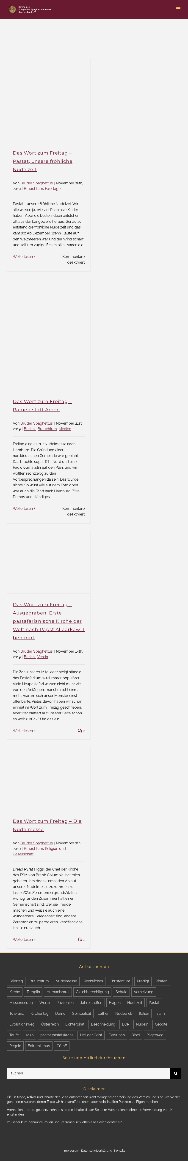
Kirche (14, 992)
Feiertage (53, 188)
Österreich (50, 1024)
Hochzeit (134, 1002)
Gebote (161, 1024)
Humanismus (58, 992)
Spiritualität (81, 1013)
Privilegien (65, 1002)
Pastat (154, 1002)
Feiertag (16, 981)
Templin (33, 992)
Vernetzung (143, 992)
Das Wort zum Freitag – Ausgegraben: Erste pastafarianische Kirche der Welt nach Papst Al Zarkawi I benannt (49, 621)
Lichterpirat (74, 1024)
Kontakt (119, 1150)
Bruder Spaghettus (36, 183)
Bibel (135, 1035)
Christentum (120, 981)
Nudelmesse (66, 981)
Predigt (143, 981)
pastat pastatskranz (56, 1035)
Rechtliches (93, 981)
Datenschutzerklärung (96, 1150)
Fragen (115, 1002)
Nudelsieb (124, 1013)
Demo (60, 1013)
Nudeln (142, 1024)
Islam (160, 1013)
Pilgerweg (155, 1035)
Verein (42, 657)
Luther (103, 1013)
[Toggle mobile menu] (178, 8)
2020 (29, 1035)
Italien (144, 1013)
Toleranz (16, 1013)
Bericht (30, 429)
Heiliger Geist (91, 1035)
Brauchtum (33, 188)
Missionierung (21, 1002)
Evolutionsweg (22, 1024)
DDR (125, 1024)
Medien (65, 429)
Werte (44, 1002)
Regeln (15, 1046)
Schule (121, 992)
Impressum (71, 1150)
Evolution (117, 1035)
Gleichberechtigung (92, 992)
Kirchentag (39, 1013)
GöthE (62, 1046)
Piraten (161, 981)
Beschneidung (103, 1024)
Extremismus (39, 1046)
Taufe (14, 1035)
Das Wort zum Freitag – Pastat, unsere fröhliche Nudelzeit (42, 161)
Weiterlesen (23, 256)
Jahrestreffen (91, 1002)
